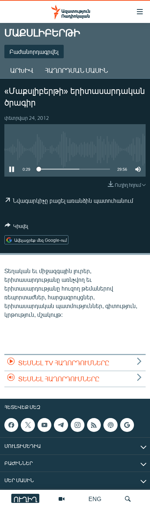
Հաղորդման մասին (76, 70)
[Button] (16, 227)
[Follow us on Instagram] (77, 425)
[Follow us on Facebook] (11, 425)
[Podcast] (110, 425)
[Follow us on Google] (127, 425)
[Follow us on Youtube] (44, 425)
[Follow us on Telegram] (61, 425)
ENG (94, 498)
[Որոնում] (128, 499)
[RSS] (94, 425)
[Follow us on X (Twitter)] (28, 425)
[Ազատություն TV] (61, 499)
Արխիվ (21, 70)
